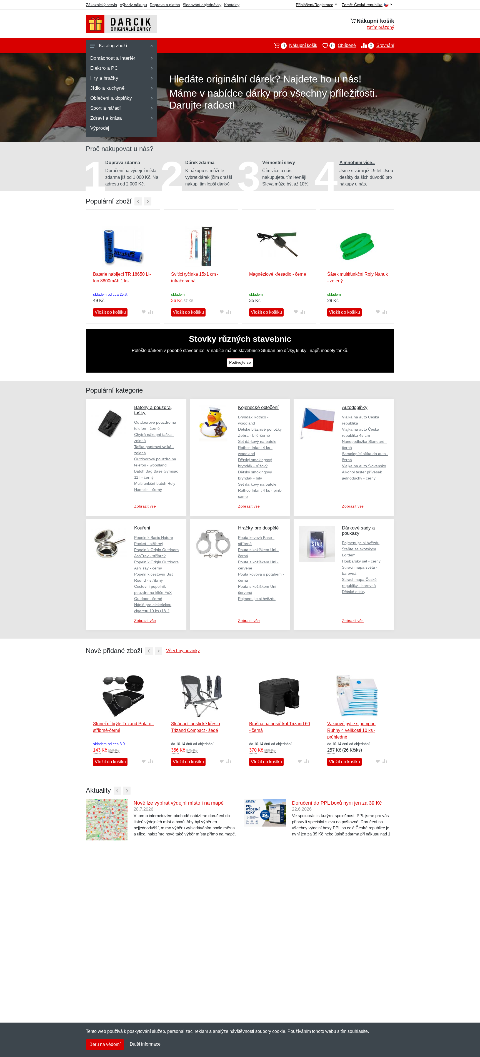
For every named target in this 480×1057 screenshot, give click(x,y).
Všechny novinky (183, 650)
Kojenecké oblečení (258, 407)
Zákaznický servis (101, 4)
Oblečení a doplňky (111, 98)
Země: (362, 5)
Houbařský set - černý (361, 561)
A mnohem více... (357, 162)
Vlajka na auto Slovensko (364, 466)
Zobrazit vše (145, 506)
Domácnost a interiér (113, 58)
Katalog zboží (113, 45)
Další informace (145, 1044)
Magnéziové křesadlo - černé (277, 274)
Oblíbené (343, 45)
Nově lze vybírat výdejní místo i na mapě (179, 803)
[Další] (147, 201)
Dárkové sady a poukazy (358, 530)
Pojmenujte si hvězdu (257, 598)
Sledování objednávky (202, 4)
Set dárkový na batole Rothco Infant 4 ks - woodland (257, 447)
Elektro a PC (104, 68)
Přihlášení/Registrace (314, 5)
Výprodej (99, 128)
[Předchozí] (138, 201)
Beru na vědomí (105, 1044)
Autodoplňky (355, 407)
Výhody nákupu (133, 4)
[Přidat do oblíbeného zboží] (143, 311)
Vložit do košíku (110, 312)
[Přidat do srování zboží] (150, 311)
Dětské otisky (353, 591)
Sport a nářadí (105, 108)
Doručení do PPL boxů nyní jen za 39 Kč (337, 803)
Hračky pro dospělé (258, 528)
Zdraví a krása (106, 118)
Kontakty (231, 4)
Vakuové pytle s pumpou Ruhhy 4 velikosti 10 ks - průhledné (351, 730)
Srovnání (382, 45)
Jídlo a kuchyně (107, 88)
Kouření (142, 528)
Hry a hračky (104, 78)
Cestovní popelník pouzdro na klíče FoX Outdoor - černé (153, 592)
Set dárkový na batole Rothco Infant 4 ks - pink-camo (260, 490)
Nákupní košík (299, 45)
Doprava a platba (165, 4)
